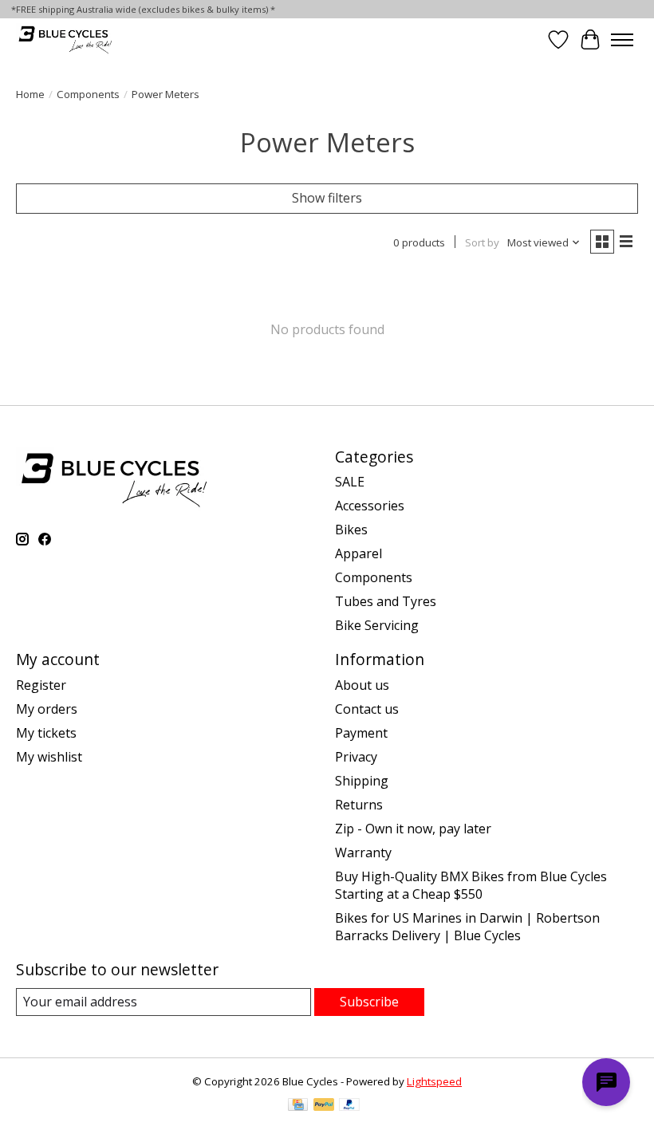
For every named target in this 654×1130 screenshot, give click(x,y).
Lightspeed (434, 1081)
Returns (359, 804)
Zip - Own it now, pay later (413, 828)
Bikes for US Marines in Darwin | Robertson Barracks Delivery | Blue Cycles (467, 926)
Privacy (356, 757)
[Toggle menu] (622, 40)
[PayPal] (323, 1106)
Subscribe (369, 1001)
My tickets (46, 733)
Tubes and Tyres (385, 601)
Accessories (369, 505)
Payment (361, 733)
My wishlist (49, 757)
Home (30, 94)
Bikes (351, 529)
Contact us (367, 709)
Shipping (361, 780)
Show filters (327, 198)
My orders (46, 709)
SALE (349, 481)
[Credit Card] (298, 1106)
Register (41, 685)
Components (88, 94)
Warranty (363, 852)
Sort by (482, 242)
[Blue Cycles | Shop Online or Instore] (65, 39)
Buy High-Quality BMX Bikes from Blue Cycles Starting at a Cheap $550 (471, 885)
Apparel (358, 553)
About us (362, 685)
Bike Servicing (377, 625)
